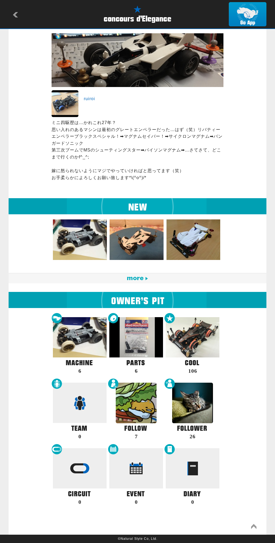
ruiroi (89, 98)
